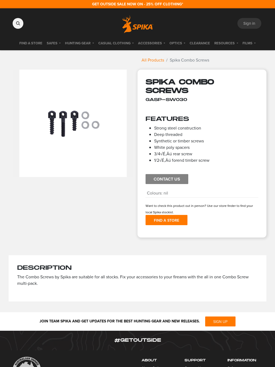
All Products (153, 60)
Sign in (249, 23)
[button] (18, 23)
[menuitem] (31, 43)
